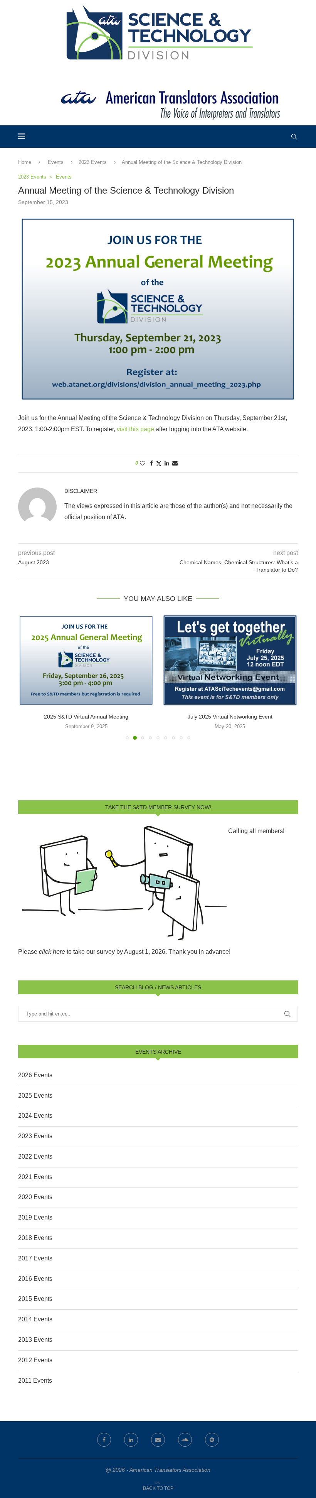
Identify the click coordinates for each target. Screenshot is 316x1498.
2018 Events (35, 1238)
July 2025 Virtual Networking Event (230, 717)
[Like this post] (142, 463)
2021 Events (35, 1177)
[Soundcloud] (185, 1440)
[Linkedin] (131, 1440)
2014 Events (35, 1319)
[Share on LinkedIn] (167, 463)
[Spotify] (212, 1440)
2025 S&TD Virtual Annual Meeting (86, 717)
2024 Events (35, 1115)
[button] (28, 676)
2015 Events (35, 1299)
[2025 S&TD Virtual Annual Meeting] (86, 660)
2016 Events (35, 1278)
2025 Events (35, 1095)
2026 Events (35, 1075)
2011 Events (35, 1380)
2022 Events (35, 1156)
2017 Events (35, 1258)
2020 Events (35, 1197)
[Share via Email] (175, 463)
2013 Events (35, 1339)
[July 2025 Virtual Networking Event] (230, 660)
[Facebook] (104, 1440)
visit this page (135, 429)
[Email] (158, 1440)
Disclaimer (80, 491)
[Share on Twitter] (158, 463)
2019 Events (35, 1217)
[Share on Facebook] (151, 463)
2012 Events (35, 1360)
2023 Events (93, 162)
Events (56, 162)
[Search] (294, 136)
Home (24, 162)
